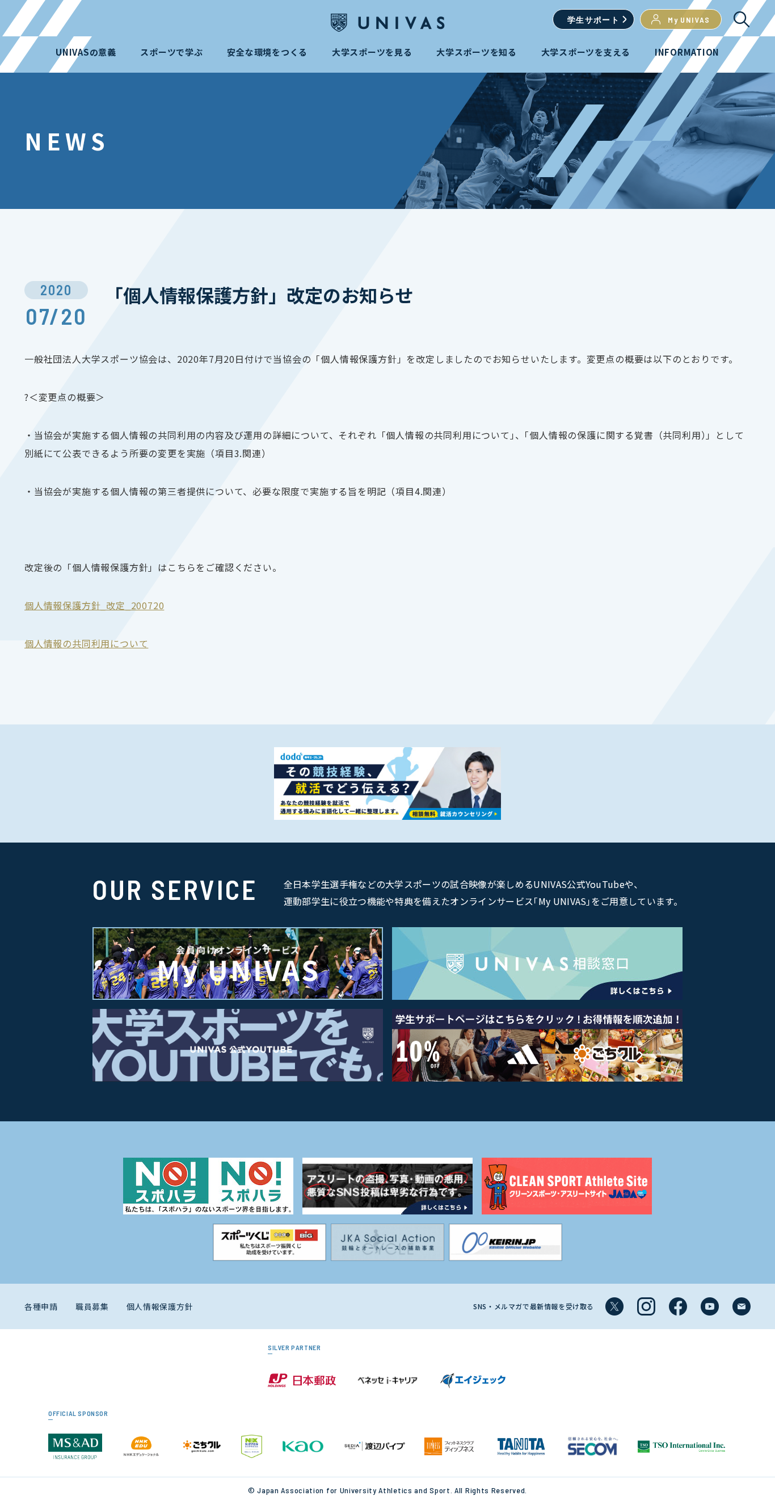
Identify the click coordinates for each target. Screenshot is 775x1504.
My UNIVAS (689, 19)
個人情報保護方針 (160, 1306)
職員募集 (92, 1306)
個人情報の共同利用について (86, 643)
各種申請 (41, 1306)
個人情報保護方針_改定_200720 (94, 605)
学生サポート (593, 19)
